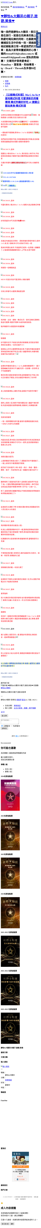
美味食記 (17, 705)
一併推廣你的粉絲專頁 (6, 193)
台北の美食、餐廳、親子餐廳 (25, 708)
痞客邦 (18, 700)
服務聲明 (23, 1199)
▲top (3, 712)
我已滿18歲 (5, 1224)
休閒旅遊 (18, 77)
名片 (6, 86)
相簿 (6, 81)
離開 (12, 1224)
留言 (23, 700)
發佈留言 (4, 728)
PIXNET (10, 1197)
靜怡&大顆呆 (6, 688)
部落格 (7, 83)
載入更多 (4, 716)
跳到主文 (4, 27)
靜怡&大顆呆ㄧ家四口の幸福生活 (9, 189)
